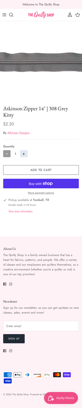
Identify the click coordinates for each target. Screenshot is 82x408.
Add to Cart (41, 170)
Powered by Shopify (40, 394)
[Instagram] (10, 284)
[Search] (13, 14)
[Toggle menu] (4, 14)
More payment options (41, 193)
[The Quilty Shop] (41, 15)
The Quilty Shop (20, 394)
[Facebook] (4, 284)
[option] (41, 62)
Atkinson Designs (18, 133)
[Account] (68, 14)
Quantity (8, 146)
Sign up (14, 338)
